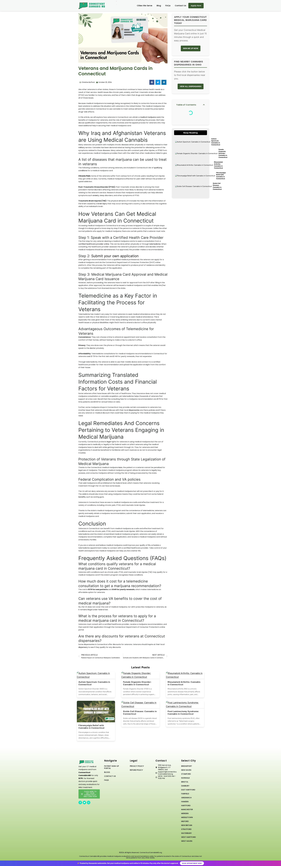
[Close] (179, 411)
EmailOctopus (127, 445)
